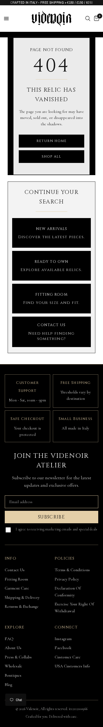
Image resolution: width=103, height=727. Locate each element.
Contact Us (15, 570)
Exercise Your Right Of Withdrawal (74, 607)
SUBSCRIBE (51, 517)
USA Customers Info (72, 666)
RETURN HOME (51, 141)
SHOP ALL (51, 156)
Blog (8, 684)
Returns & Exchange (22, 606)
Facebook (63, 647)
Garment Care (17, 588)
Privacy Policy (67, 579)
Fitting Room (16, 579)
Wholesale (13, 666)
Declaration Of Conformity (68, 592)
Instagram (63, 638)
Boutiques (13, 675)
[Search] (87, 18)
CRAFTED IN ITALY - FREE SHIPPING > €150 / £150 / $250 (51, 2)
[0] (95, 18)
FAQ (9, 638)
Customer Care (68, 657)
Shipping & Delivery (22, 597)
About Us (13, 647)
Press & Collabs (18, 657)
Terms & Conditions (72, 570)
